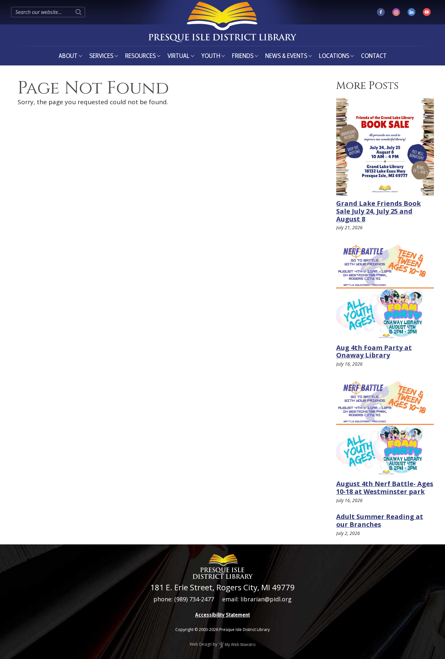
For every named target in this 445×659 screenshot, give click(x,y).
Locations (334, 56)
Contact (374, 56)
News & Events (286, 56)
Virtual (178, 56)
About (68, 56)
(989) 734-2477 (194, 599)
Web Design (201, 644)
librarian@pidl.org (266, 599)
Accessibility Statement (222, 614)
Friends (242, 56)
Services (101, 56)
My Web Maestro (240, 644)
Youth (210, 56)
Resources (140, 56)
